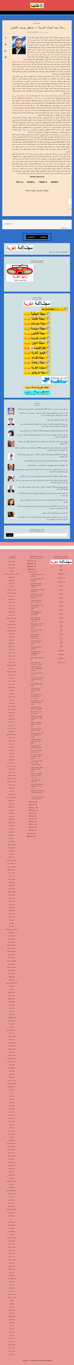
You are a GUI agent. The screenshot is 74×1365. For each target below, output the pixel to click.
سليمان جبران (11, 847)
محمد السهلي (11, 1165)
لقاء (61, 638)
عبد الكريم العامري (11, 945)
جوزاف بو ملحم (11, 706)
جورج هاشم (11, 703)
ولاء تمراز (11, 1325)
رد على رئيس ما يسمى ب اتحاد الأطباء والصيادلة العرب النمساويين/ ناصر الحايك (43, 409)
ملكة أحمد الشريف (11, 1237)
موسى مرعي (11, 1250)
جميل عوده (11, 690)
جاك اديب (11, 677)
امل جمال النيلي (11, 630)
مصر (11, 1218)
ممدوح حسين (11, 1240)
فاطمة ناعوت (11, 1045)
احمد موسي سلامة (11, 593)
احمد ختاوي (11, 580)
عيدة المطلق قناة (11, 1017)
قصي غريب (11, 1071)
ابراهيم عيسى (11, 567)
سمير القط (11, 857)
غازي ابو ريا (11, 1023)
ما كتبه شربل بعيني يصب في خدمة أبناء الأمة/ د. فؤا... (37, 679)
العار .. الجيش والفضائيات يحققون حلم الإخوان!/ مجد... (37, 702)
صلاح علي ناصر (11, 913)
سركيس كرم (11, 825)
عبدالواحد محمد (11, 970)
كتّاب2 (61, 606)
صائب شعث (11, 882)
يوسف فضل (11, 1354)
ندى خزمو (11, 1284)
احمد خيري (11, 583)
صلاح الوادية (11, 910)
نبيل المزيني (11, 1275)
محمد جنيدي (11, 1174)
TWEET (42, 182)
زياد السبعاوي (11, 806)
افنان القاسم (11, 608)
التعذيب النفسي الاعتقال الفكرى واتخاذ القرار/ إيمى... (37, 768)
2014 (31, 563)
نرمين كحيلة (11, 1288)
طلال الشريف (11, 916)
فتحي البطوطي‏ (11, 1049)
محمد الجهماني (11, 1162)
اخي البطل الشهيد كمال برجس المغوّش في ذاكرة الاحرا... (37, 653)
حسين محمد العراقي (11, 734)
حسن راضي (11, 725)
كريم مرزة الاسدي (11, 1080)
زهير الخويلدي (11, 800)
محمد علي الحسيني (11, 1190)
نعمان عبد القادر (11, 1297)
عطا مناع (11, 989)
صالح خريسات (11, 894)
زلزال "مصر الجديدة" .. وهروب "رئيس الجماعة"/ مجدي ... (36, 762)
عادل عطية (11, 926)
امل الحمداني (11, 627)
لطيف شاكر (11, 1105)
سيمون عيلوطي (11, 869)
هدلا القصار (11, 1313)
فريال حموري (11, 1061)
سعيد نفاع (11, 838)
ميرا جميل (11, 1253)
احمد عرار (11, 586)
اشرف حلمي (11, 602)
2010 (31, 836)
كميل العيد (11, 1089)
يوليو (32, 813)
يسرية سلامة (11, 1338)
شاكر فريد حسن (11, 872)
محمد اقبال (11, 1159)
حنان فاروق (11, 750)
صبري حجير (11, 904)
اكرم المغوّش (11, 611)
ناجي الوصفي (11, 1266)
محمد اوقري (11, 1171)
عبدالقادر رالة (11, 957)
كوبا (11, 1093)
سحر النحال (11, 822)
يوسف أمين (11, 1347)
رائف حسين (11, 769)
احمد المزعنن (11, 577)
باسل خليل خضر (11, 655)
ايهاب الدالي (11, 652)
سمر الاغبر (11, 854)
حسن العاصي (11, 721)
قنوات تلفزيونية (61, 662)
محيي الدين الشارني (11, 1209)
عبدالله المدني (11, 964)
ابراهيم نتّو (11, 571)
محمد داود (11, 1178)
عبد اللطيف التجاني (11, 951)
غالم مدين (11, 1027)
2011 (31, 833)
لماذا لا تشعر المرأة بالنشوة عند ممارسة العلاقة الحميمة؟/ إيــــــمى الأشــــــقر (44, 431)
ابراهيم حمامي (11, 564)
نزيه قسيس (11, 1291)
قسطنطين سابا (11, 1067)
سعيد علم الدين (11, 835)
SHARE (54, 182)
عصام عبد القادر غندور (11, 983)
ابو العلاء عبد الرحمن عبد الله (11, 574)
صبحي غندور (11, 901)
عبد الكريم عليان (11, 948)
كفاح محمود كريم (11, 1083)
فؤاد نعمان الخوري (11, 1036)
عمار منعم (11, 1011)
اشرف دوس (11, 605)
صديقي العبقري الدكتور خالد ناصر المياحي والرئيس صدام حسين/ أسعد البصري (44, 476)
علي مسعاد (11, 1005)
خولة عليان (11, 762)
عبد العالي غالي (11, 939)
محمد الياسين (11, 1168)
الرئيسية (61, 565)
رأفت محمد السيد (11, 775)
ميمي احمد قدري (11, 1259)
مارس (32, 824)
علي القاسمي (11, 1001)
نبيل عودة (11, 1281)
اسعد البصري (11, 599)
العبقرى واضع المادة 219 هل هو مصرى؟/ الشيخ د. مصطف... (37, 595)
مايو (32, 818)
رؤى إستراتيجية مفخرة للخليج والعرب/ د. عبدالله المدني (36, 612)
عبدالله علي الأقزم (11, 967)
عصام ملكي (11, 986)
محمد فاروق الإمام (11, 1193)
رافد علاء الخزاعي (11, 778)
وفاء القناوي (11, 1322)
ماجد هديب (11, 1111)
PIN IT (19, 182)
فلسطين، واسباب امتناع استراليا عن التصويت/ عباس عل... (36, 775)
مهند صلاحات (11, 1244)
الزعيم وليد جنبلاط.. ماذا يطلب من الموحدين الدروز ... (37, 756)
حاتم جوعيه (11, 712)
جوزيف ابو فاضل (11, 709)
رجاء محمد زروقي (11, 781)
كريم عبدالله (11, 1077)
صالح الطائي (11, 885)
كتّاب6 (61, 622)
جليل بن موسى (11, 681)
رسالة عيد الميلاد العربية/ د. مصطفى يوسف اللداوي (37, 606)
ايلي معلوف (11, 643)
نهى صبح (11, 1306)
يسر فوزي (11, 1335)
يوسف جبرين (11, 1351)
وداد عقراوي (11, 1319)
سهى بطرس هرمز (11, 866)
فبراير (32, 827)
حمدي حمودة (11, 737)
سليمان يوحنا (11, 850)
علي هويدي (11, 1008)
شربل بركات (11, 876)
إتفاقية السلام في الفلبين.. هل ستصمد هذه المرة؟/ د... (37, 792)
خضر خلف (11, 756)
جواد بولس (11, 693)
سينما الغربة (61, 650)
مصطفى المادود (11, 1225)
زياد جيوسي (11, 810)
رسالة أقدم (43, 237)
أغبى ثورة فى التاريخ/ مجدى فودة (57, 420)
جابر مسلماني (11, 674)
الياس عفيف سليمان (11, 618)
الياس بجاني (11, 615)
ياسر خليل (11, 1332)
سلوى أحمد (11, 841)
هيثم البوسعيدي (11, 1316)
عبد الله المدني (11, 954)
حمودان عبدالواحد (11, 740)
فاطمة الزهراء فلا (11, 1042)
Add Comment (32, 32)
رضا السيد (11, 791)
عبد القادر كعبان (11, 942)
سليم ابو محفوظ (11, 844)
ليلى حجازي (11, 1108)
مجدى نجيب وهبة (11, 1143)
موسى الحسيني (11, 1247)
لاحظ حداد (11, 1096)
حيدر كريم (11, 753)
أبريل (32, 821)
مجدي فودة (11, 1140)
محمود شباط (11, 1203)
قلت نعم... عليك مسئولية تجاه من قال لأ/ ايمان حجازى (37, 625)
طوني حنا (11, 920)
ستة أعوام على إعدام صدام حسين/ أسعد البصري (36, 642)
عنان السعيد (11, 1014)
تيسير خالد (11, 668)
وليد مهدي (11, 1329)
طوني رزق (11, 923)
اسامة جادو (11, 596)
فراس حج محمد (11, 1055)
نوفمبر (33, 802)
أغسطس (33, 810)
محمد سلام (11, 1184)
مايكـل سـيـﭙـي (11, 1130)
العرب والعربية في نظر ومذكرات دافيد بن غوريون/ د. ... (36, 696)
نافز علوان (11, 1272)
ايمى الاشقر (11, 649)
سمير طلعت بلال (11, 863)
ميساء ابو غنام (11, 1256)
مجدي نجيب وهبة (11, 1146)
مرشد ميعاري (11, 1212)
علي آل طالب (11, 998)
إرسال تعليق (64, 228)
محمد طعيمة (11, 1187)
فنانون (61, 642)
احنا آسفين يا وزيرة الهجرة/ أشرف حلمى (55, 513)
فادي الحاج (11, 1039)
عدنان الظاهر (11, 976)
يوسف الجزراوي (11, 1344)
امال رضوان (11, 621)
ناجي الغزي (11, 1262)
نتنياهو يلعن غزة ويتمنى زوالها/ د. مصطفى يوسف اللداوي (37, 717)
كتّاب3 (61, 610)
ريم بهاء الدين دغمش (11, 797)
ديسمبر (33, 572)
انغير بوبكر (11, 640)
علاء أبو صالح (11, 992)
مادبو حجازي (11, 1115)
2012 (31, 569)
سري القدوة (11, 828)
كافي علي (11, 1074)
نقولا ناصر (11, 1300)
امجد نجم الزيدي (11, 624)
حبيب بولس (11, 718)
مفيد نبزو (11, 1234)
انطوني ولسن (11, 637)
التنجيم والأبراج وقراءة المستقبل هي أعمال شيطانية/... (36, 584)
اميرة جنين (11, 633)
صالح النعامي (11, 888)
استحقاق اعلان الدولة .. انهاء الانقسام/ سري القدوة (36, 740)
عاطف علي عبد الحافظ (11, 929)
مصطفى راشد (11, 1228)
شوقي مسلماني (11, 879)
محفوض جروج (11, 1149)
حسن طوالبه (11, 731)
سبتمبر (33, 807)
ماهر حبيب (11, 1124)
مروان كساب (11, 1215)
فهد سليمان (11, 1064)
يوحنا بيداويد (11, 1341)
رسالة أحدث (30, 237)
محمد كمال (11, 1196)
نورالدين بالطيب (11, 1310)
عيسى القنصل (11, 1020)
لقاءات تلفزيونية (61, 581)
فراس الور (11, 1052)
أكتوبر (32, 804)
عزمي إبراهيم (11, 979)
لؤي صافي (11, 1102)
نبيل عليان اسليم (11, 1278)
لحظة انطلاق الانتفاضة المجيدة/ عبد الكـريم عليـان (36, 724)
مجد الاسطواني (11, 1134)
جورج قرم (11, 699)
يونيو (32, 816)
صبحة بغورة (11, 898)
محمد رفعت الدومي (11, 1181)
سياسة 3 (61, 594)
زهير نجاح (11, 803)
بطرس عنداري (11, 662)
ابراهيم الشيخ (11, 561)
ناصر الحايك (11, 1269)
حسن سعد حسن (11, 728)
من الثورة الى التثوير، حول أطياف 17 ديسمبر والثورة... (36, 668)
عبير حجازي (11, 973)
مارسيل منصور (11, 1118)
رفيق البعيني (11, 794)
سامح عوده (11, 816)
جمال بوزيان (11, 684)
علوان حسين (11, 995)
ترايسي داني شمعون (11, 665)
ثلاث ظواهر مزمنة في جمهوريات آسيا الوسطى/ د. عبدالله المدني (47, 465)
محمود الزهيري (11, 1200)
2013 (31, 566)
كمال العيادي (11, 1086)
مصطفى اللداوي (36, 23)
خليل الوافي (11, 759)
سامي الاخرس (11, 819)
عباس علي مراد (11, 935)
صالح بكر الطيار (11, 891)
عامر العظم (11, 932)
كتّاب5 (61, 618)
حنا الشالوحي (11, 747)
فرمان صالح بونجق (11, 1058)
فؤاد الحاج (11, 1033)
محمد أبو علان (11, 1152)
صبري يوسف (11, 907)
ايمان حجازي (11, 646)
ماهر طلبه (11, 1127)
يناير (32, 830)
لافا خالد (11, 1099)
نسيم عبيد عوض (11, 1294)
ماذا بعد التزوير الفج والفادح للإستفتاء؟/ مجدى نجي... (35, 619)
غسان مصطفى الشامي (11, 1030)
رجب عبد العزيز (11, 784)
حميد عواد (11, 744)
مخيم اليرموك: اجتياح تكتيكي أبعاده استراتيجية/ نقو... (36, 636)
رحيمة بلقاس (11, 788)
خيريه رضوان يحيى (11, 766)
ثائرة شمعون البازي (11, 671)
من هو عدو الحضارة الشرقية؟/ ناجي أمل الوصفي (36, 689)
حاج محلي (11, 715)
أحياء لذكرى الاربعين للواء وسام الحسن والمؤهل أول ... (37, 785)
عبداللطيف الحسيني (11, 961)
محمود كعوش (11, 1206)
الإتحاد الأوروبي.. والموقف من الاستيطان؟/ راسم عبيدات (37, 734)
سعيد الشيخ (11, 832)
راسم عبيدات (11, 772)
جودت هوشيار (11, 696)
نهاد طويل (11, 1303)
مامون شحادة (11, 1121)
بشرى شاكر (11, 659)
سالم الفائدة (11, 813)
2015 (31, 561)
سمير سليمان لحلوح (11, 860)
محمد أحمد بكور (11, 1156)
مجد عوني (11, 1137)
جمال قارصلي (11, 687)
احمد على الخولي (11, 589)
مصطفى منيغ (11, 1231)
